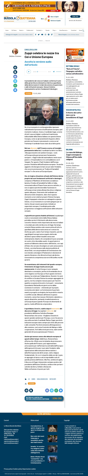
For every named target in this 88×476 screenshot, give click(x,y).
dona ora (75, 16)
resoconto (55, 309)
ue (29, 379)
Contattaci (73, 30)
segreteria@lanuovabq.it (11, 441)
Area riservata (63, 30)
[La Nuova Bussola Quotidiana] (20, 18)
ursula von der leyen (42, 379)
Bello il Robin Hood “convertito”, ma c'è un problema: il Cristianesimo (38, 460)
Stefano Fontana (15, 56)
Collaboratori (30, 30)
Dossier (48, 30)
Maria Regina (62, 34)
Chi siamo (14, 30)
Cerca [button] (80, 30)
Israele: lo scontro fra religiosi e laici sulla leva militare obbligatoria (37, 449)
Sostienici (38, 30)
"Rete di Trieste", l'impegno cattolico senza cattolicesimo (74, 71)
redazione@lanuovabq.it (11, 439)
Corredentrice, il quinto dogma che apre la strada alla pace (37, 429)
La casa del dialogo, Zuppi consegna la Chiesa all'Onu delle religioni (74, 156)
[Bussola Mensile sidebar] (75, 55)
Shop (54, 30)
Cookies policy (17, 469)
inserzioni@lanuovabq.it (11, 443)
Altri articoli (44, 413)
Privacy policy (8, 469)
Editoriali (47, 40)
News (55, 17)
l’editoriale (50, 311)
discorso (34, 148)
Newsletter (75, 20)
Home (7, 30)
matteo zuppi (53, 379)
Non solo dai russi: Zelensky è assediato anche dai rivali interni (38, 439)
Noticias (55, 20)
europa (33, 379)
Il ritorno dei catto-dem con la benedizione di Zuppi (74, 114)
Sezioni (21, 30)
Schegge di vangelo (11, 34)
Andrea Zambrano (72, 165)
